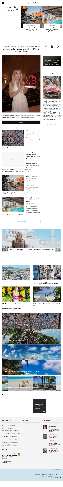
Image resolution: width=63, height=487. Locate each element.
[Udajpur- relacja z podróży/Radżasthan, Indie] (16, 272)
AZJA (3, 428)
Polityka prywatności (6, 461)
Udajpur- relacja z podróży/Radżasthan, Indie (12, 282)
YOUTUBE (51, 474)
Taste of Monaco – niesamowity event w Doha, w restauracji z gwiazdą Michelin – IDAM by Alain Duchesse (51, 31)
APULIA (12, 427)
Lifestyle (18, 433)
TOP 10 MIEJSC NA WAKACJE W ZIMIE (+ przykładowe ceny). (22, 371)
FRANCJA (4, 431)
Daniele (29, 181)
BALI (5, 428)
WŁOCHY (9, 444)
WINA (17, 442)
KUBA (8, 433)
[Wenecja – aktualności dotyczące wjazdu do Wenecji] (11, 17)
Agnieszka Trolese (20, 53)
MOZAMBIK (12, 434)
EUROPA (16, 430)
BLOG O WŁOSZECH (10, 428)
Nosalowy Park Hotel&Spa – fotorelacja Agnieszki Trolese (31, 29)
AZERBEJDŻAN (16, 427)
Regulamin (4, 462)
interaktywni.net (58, 477)
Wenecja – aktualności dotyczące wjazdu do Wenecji (11, 29)
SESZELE (11, 439)
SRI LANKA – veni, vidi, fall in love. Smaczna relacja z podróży (16, 303)
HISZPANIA (15, 431)
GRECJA (7, 431)
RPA (8, 439)
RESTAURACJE (5, 439)
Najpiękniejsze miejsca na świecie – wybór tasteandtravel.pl (22, 356)
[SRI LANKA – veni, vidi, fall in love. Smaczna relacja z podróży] (16, 294)
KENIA (6, 433)
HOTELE (18, 431)
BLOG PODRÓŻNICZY (11, 25)
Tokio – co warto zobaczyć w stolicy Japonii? (19, 325)
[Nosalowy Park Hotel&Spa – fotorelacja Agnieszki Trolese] (31, 17)
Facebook (44, 474)
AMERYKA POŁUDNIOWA (10, 425)
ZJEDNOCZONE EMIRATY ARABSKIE (9, 445)
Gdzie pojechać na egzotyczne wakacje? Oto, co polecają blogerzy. (24, 387)
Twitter (58, 474)
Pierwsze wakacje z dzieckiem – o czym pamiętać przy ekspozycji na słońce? (54, 443)
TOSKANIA (18, 441)
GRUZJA (10, 431)
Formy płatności (5, 463)
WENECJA (14, 442)
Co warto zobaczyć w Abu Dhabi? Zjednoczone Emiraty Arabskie (31, 250)
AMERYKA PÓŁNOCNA (6, 427)
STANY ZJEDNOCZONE (6, 441)
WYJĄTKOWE (4, 444)
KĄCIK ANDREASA (13, 433)
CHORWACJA (12, 430)
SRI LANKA (15, 439)
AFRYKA (3, 425)
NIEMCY (16, 434)
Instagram (37, 474)
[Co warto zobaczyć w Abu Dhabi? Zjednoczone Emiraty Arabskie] (31, 240)
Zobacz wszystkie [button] (21, 221)
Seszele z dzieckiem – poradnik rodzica (17, 340)
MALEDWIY (4, 434)
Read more (21, 122)
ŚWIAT (17, 445)
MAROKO (8, 434)
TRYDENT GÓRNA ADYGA (7, 442)
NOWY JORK (4, 436)
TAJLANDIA (13, 441)
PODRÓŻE (9, 436)
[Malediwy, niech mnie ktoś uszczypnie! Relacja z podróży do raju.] (47, 294)
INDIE (3, 433)
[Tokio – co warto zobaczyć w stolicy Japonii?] (45, 436)
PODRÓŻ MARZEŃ (8, 369)
